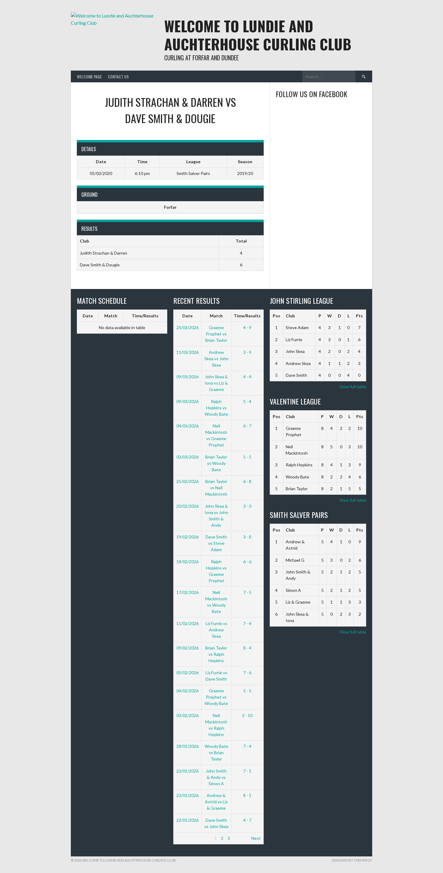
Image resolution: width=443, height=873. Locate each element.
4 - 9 (247, 327)
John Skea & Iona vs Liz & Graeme (216, 383)
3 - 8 (247, 536)
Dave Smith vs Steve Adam (216, 543)
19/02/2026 (187, 536)
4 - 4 (247, 376)
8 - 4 (247, 647)
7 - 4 (247, 623)
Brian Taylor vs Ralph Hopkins (216, 654)
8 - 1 (247, 795)
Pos (276, 315)
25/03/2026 (187, 327)
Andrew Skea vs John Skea (216, 358)
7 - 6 (247, 672)
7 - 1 (247, 770)
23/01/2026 (187, 770)
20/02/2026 (187, 506)
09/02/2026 (187, 647)
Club (290, 315)
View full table (352, 386)
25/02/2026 (187, 481)
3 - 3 (247, 506)
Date (88, 315)
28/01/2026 (187, 746)
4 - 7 (247, 820)
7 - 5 (247, 592)
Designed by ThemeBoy (352, 860)
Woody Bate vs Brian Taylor (216, 752)
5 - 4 (247, 401)
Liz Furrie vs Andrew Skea (216, 630)
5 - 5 (247, 456)
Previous (184, 838)
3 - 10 (247, 715)
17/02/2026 (187, 592)
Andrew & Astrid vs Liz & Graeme (216, 802)
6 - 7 (247, 425)
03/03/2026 (187, 456)
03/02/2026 (187, 715)
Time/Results (145, 315)
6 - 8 (247, 481)
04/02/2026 (187, 690)
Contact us (118, 76)
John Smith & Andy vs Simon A (216, 777)
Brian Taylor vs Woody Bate (216, 463)
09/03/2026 (187, 376)
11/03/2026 (187, 352)
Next (256, 838)
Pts (359, 315)
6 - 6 (247, 561)
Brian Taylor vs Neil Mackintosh (216, 488)
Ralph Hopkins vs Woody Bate (216, 408)
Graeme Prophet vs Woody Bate (216, 697)
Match (110, 315)
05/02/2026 (187, 672)
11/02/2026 (187, 623)
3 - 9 (247, 352)
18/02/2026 (187, 561)
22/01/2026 (187, 820)
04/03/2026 (187, 425)
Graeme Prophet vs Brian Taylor (216, 334)
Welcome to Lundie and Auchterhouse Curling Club (257, 35)
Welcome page (89, 76)
